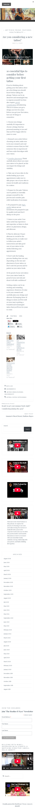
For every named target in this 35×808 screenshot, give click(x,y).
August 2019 (7, 689)
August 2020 (7, 642)
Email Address (6, 717)
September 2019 (8, 685)
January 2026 (7, 578)
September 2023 (8, 618)
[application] (17, 761)
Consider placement (15, 158)
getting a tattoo (11, 397)
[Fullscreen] (31, 768)
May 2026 (6, 566)
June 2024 (7, 610)
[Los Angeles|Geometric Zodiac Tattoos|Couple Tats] (21, 337)
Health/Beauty (16, 32)
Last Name (5, 730)
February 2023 (8, 630)
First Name (5, 724)
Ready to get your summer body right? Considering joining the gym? (16, 406)
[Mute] (28, 768)
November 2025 (8, 586)
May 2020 (6, 654)
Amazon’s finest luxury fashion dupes (19, 415)
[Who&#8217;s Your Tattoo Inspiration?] (11, 337)
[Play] (4, 768)
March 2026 (7, 574)
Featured (26, 30)
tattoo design (22, 397)
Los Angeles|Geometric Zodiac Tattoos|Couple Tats (21, 345)
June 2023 (6, 622)
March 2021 (7, 638)
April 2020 (7, 657)
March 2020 (7, 661)
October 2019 (7, 681)
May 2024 (6, 614)
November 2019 (8, 677)
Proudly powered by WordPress (12, 804)
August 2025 (7, 598)
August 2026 (7, 558)
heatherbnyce (11, 389)
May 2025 (6, 606)
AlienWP (17, 806)
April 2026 (7, 570)
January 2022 (7, 634)
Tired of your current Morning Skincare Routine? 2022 (11, 367)
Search (6, 426)
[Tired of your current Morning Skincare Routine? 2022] (11, 359)
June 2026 (7, 562)
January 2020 (7, 669)
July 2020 (6, 646)
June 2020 (7, 650)
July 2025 (6, 602)
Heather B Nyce (17, 11)
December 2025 (8, 582)
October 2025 (7, 590)
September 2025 (8, 594)
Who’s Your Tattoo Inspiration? (10, 342)
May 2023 (6, 626)
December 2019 (8, 673)
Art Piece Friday (13, 30)
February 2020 (8, 665)
